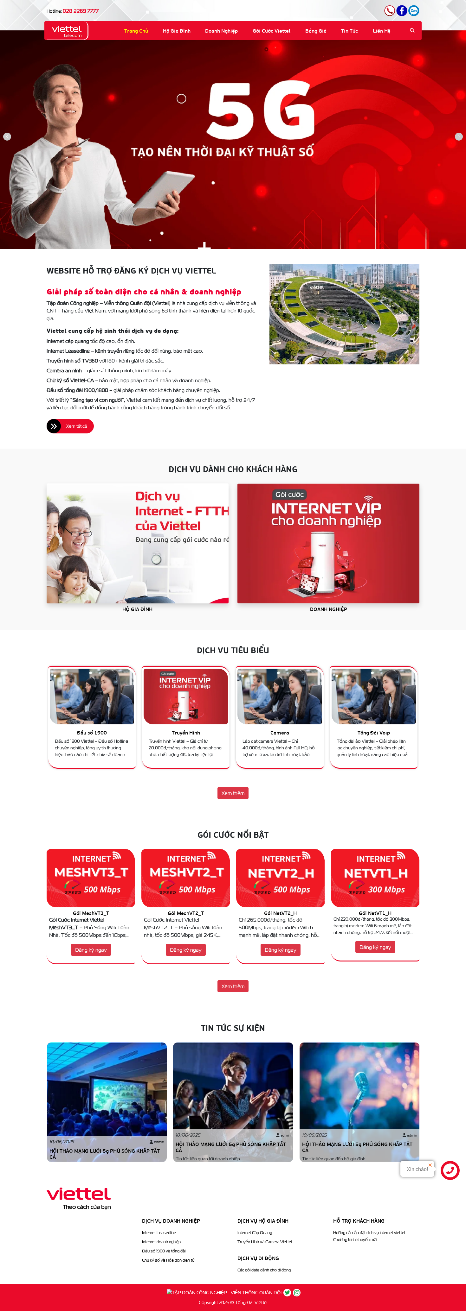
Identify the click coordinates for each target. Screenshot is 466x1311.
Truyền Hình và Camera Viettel (264, 1241)
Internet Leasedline (159, 1232)
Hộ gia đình (177, 30)
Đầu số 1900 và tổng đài (163, 1251)
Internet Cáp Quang (254, 1232)
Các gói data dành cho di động (264, 1270)
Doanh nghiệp (221, 30)
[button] (459, 137)
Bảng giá (316, 30)
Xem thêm (233, 793)
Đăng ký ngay (91, 950)
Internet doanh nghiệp (161, 1241)
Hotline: (73, 11)
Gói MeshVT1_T (375, 913)
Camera (185, 732)
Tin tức (349, 30)
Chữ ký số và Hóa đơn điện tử (168, 1260)
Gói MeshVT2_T (91, 913)
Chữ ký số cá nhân (373, 732)
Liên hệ (382, 30)
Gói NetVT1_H (280, 913)
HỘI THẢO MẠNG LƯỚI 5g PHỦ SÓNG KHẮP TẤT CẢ (104, 1154)
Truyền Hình (92, 732)
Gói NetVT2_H (185, 913)
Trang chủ (136, 30)
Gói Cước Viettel (271, 30)
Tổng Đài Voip (279, 732)
